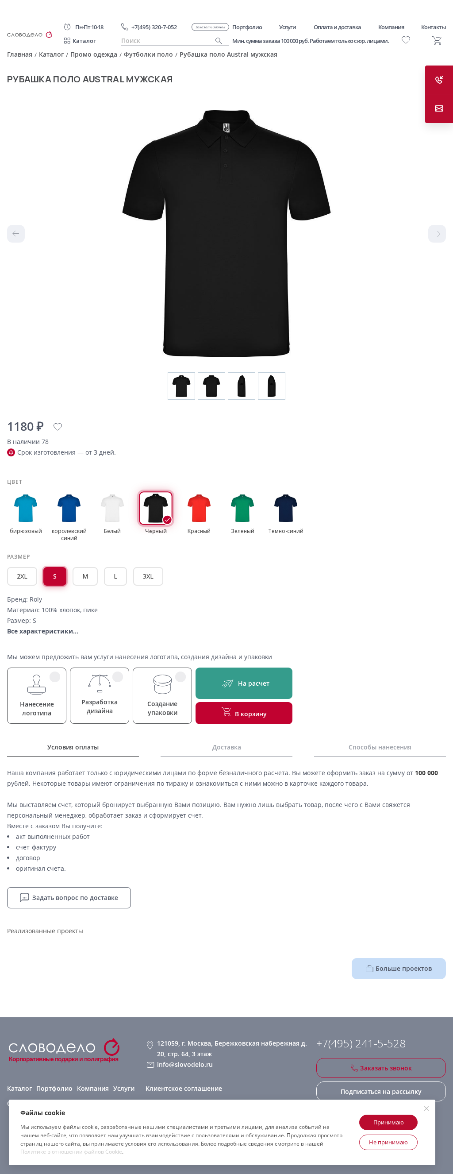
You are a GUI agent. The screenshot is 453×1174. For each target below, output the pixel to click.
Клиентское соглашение (184, 1088)
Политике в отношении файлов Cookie (71, 1151)
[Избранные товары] (406, 40)
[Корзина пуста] (437, 40)
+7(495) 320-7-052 (154, 27)
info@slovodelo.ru (185, 1064)
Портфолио (54, 1088)
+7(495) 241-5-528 (361, 1043)
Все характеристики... (42, 631)
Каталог (84, 41)
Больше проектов (404, 968)
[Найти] (218, 41)
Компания (93, 1088)
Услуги (123, 1088)
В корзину (251, 714)
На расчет (253, 683)
